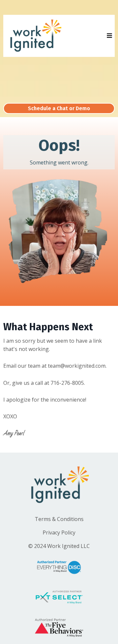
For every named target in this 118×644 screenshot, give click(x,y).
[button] (108, 35)
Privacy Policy (59, 532)
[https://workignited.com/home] (35, 35)
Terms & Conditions (59, 519)
